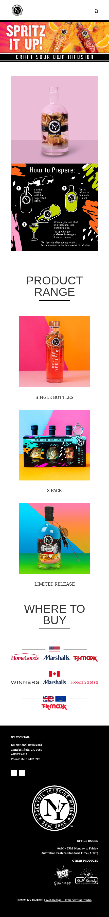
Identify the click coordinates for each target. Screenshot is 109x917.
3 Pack (54, 490)
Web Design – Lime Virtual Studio (68, 900)
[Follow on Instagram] (22, 773)
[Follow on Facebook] (14, 773)
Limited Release (54, 584)
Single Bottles (54, 397)
